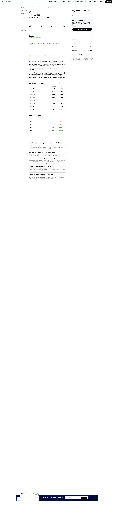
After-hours (23, 30)
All (47, 55)
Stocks (50, 1)
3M (32, 55)
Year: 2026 (62, 83)
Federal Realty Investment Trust (41, 7)
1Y (40, 55)
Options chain (24, 10)
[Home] (6, 2)
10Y (45, 55)
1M (29, 55)
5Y (42, 55)
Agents (89, 1)
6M (34, 55)
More (95, 1)
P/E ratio (23, 16)
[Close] (96, 497)
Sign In (101, 1)
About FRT (23, 7)
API (85, 1)
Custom (51, 55)
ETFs (60, 1)
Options (56, 1)
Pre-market (23, 27)
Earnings (23, 22)
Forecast (23, 19)
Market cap (23, 13)
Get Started (108, 1)
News (22, 24)
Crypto (64, 1)
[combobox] (87, 39)
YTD (37, 55)
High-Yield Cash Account (77, 1)
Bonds (69, 1)
